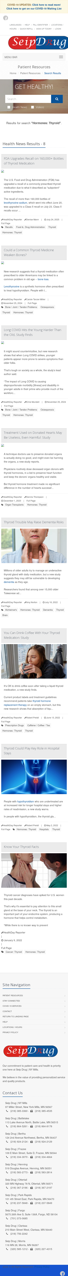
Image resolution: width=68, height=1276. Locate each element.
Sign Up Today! (44, 28)
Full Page (5, 223)
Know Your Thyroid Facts (21, 847)
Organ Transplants (14, 504)
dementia (9, 582)
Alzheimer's (11, 609)
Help (27, 24)
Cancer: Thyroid (14, 951)
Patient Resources (30, 73)
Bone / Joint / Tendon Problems (21, 307)
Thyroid (52, 227)
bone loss (43, 279)
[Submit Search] (57, 99)
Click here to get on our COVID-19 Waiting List (34, 8)
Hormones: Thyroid (12, 232)
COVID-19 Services (12, 1005)
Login (58, 28)
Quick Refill (26, 28)
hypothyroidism (25, 801)
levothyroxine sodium (15, 202)
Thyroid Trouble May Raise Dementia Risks (34, 522)
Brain (5, 615)
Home (13, 73)
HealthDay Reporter (14, 932)
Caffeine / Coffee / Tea (38, 725)
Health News (19, 107)
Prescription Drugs (14, 725)
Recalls (9, 227)
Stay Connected (11, 1000)
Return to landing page (16, 1016)
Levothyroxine (11, 286)
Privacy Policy (10, 1032)
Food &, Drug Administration (30, 227)
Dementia (48, 609)
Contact (7, 1011)
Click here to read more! (46, 4)
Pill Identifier (40, 24)
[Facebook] (5, 18)
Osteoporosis (47, 307)
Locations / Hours (12, 1027)
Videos (40, 107)
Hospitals (44, 829)
